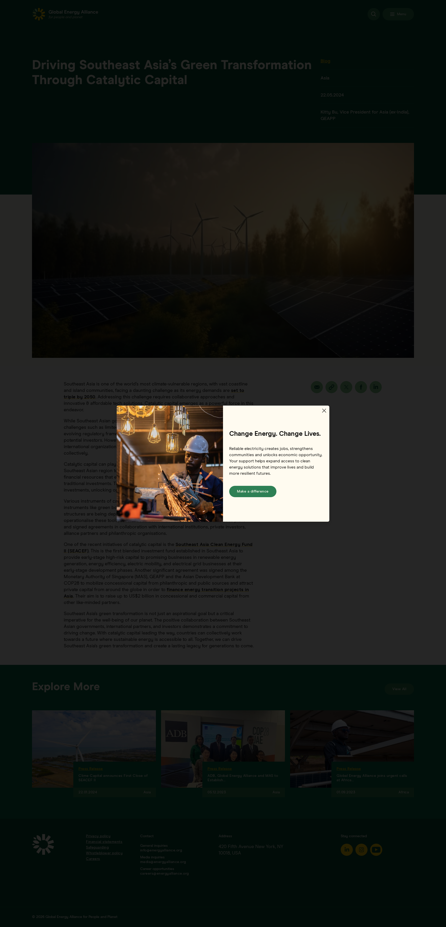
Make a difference (253, 491)
